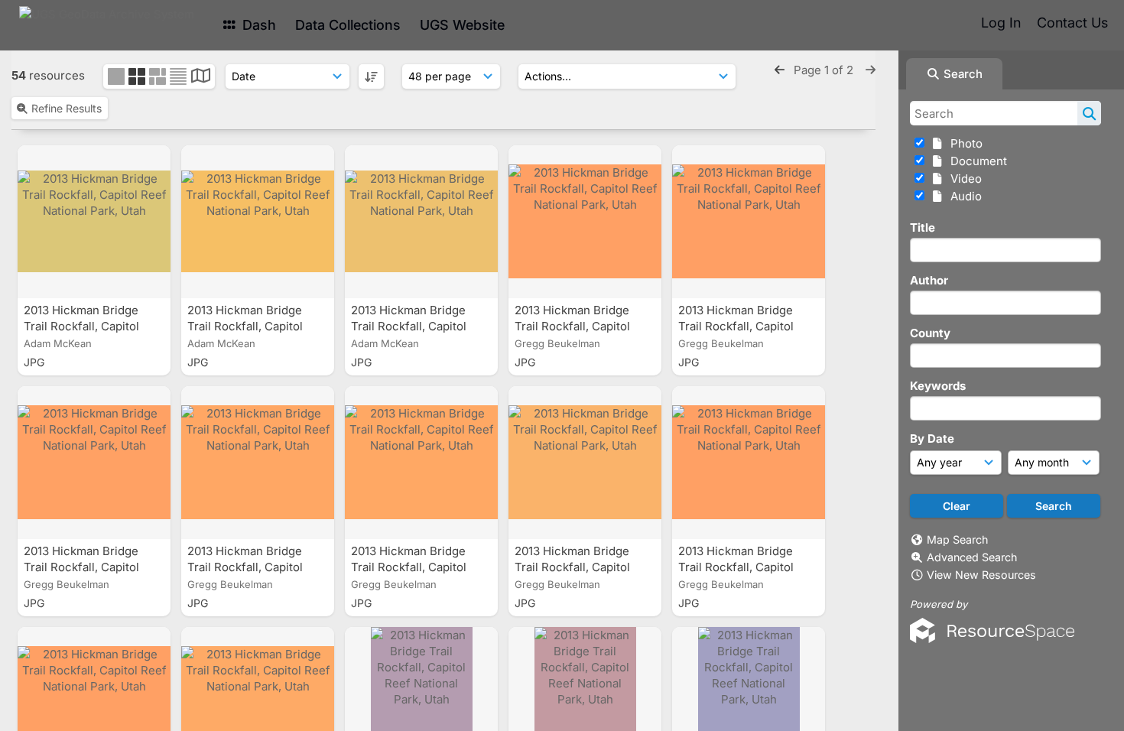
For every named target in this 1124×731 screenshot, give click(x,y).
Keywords (938, 385)
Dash (257, 25)
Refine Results (66, 108)
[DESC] (371, 76)
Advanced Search (972, 557)
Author (929, 280)
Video (963, 178)
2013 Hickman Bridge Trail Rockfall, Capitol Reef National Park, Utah (91, 326)
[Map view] (201, 77)
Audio (963, 196)
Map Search (957, 539)
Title (922, 227)
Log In (1001, 23)
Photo (963, 143)
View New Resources (981, 574)
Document (975, 161)
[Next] (870, 70)
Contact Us (1072, 23)
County (930, 333)
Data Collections (348, 25)
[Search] (1089, 113)
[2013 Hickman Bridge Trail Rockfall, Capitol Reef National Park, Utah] (94, 221)
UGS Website (462, 25)
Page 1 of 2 (825, 70)
